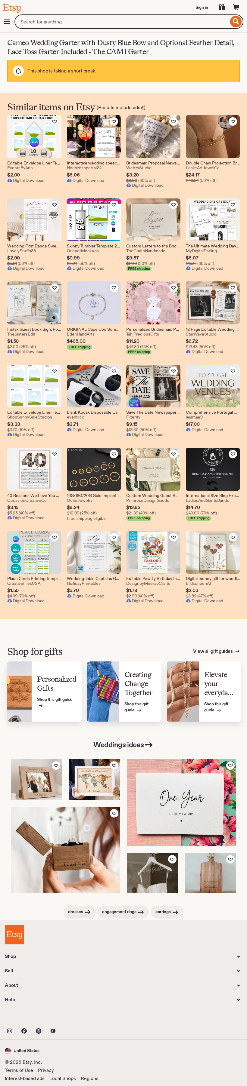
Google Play (70, 1018)
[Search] (236, 21)
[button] (22, 1051)
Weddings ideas (118, 745)
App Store (25, 1018)
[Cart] (236, 7)
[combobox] (121, 21)
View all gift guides (213, 651)
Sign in (201, 7)
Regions (89, 1078)
